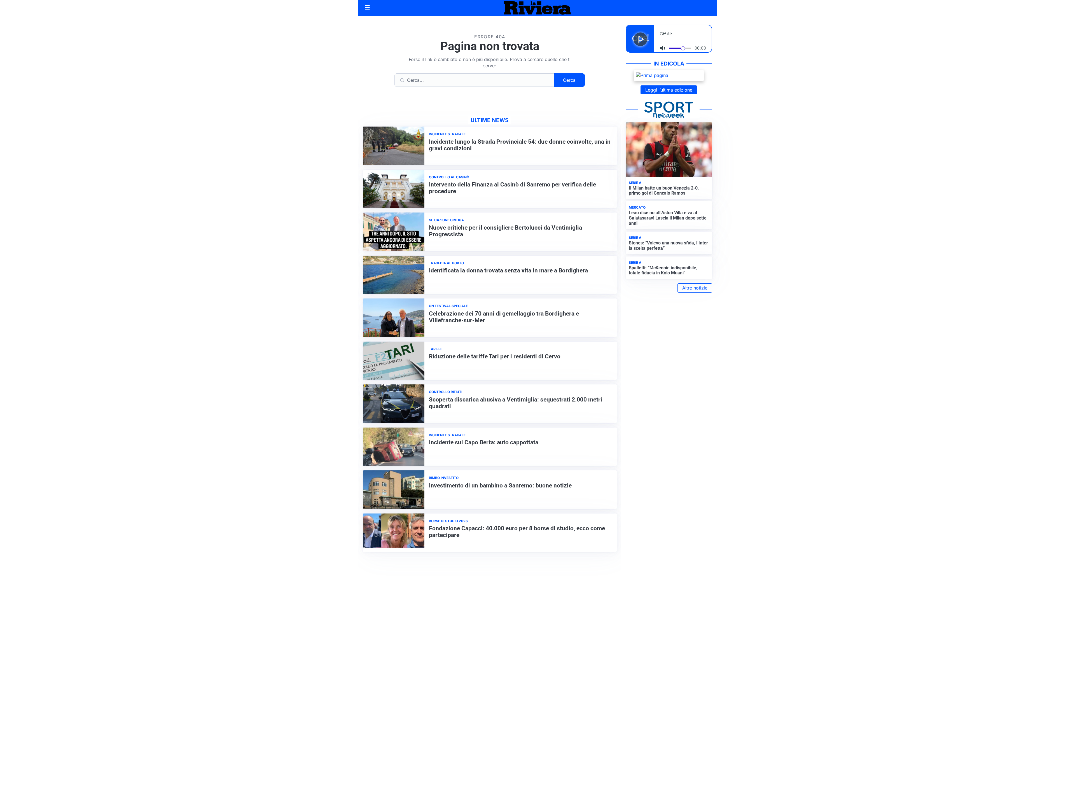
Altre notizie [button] (694, 288)
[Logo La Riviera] (537, 8)
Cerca (569, 80)
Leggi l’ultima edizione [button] (668, 90)
